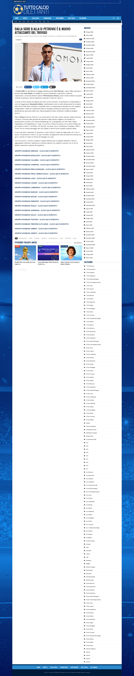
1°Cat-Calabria (90, 272)
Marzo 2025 (89, 71)
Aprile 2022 (89, 182)
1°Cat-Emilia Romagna (92, 279)
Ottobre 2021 (89, 202)
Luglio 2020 (89, 251)
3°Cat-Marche (90, 400)
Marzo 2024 (89, 107)
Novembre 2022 (90, 159)
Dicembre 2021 (90, 195)
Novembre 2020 (90, 238)
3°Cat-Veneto (90, 420)
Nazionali (89, 573)
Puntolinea (87, 672)
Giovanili (40, 246)
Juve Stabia (44, 238)
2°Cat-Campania (90, 338)
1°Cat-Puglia (89, 305)
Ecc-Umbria (89, 531)
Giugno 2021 (89, 215)
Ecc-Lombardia (90, 501)
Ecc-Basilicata (90, 475)
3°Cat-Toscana (90, 416)
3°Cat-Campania (91, 387)
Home (16, 18)
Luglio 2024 (89, 94)
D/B (20, 21)
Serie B (88, 655)
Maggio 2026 (89, 32)
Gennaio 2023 (90, 153)
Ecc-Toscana (89, 524)
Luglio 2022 (89, 173)
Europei (88, 544)
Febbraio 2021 (90, 228)
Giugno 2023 (89, 137)
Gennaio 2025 (90, 78)
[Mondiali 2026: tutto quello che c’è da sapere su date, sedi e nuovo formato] (25, 252)
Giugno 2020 (89, 254)
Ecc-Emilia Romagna (91, 488)
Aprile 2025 (89, 68)
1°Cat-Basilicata (90, 269)
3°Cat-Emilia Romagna (92, 390)
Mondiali (17, 246)
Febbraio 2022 (90, 189)
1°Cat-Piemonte (90, 302)
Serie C (88, 658)
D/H (44, 21)
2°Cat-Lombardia (91, 354)
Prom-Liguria (90, 606)
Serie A (88, 652)
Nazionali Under (90, 577)
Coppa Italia (89, 436)
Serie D (25, 18)
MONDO (88, 564)
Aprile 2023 (89, 143)
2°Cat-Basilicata (91, 331)
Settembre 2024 (90, 88)
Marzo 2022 (89, 186)
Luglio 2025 (89, 58)
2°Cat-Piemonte (90, 361)
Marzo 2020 (89, 258)
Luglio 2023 (89, 133)
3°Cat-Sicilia (89, 413)
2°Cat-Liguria (90, 351)
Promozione (47, 18)
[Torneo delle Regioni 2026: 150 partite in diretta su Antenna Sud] (48, 252)
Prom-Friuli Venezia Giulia (93, 600)
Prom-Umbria (90, 639)
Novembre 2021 (90, 199)
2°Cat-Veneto (90, 380)
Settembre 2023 (90, 127)
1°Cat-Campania (90, 276)
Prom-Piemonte (90, 619)
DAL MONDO (82, 18)
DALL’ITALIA (71, 18)
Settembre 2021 (90, 205)
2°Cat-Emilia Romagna (92, 341)
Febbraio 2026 (90, 38)
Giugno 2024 (89, 97)
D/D (28, 21)
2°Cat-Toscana (90, 374)
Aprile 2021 (89, 222)
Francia (30, 238)
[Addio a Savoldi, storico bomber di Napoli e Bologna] (71, 252)
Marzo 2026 (89, 35)
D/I (48, 21)
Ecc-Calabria (89, 479)
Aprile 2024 (89, 104)
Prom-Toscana (90, 632)
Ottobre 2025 (89, 48)
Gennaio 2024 (90, 114)
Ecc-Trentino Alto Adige (92, 528)
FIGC (87, 547)
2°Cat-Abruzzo (90, 328)
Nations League (90, 567)
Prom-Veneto (89, 642)
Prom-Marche (90, 613)
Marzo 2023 (89, 146)
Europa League (90, 541)
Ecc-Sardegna (90, 518)
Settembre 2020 (90, 245)
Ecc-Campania (90, 482)
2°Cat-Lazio (89, 348)
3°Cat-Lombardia (91, 397)
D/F (36, 21)
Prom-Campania (90, 593)
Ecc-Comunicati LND (91, 485)
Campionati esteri (91, 430)
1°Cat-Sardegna (90, 308)
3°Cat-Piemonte (90, 403)
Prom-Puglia (89, 623)
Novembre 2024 (90, 81)
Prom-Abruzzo (90, 583)
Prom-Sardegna (90, 626)
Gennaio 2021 (89, 231)
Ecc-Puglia (89, 515)
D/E (32, 21)
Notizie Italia (64, 246)
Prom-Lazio (89, 603)
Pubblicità (73, 672)
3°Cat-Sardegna (90, 410)
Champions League (91, 433)
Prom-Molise (89, 616)
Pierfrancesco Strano (53, 238)
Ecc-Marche (89, 505)
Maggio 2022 (89, 179)
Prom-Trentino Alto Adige (93, 636)
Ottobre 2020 (90, 241)
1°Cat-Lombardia (91, 292)
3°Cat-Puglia (90, 407)
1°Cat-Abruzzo (90, 266)
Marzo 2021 (89, 225)
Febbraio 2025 (90, 74)
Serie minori (60, 18)
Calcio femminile (91, 426)
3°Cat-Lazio (89, 394)
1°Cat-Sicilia (89, 312)
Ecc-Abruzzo (89, 472)
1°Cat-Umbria (90, 322)
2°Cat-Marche (90, 358)
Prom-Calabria (90, 590)
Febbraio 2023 (90, 150)
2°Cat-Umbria (90, 377)
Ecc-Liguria (89, 498)
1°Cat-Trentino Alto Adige (93, 318)
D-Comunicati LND (91, 439)
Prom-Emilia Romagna (92, 596)
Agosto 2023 (89, 130)
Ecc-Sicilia (89, 521)
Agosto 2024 (89, 91)
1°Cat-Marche (90, 295)
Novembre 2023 (90, 120)
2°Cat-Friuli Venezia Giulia (93, 344)
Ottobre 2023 (90, 123)
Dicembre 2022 (90, 156)
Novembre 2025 (90, 45)
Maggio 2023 (89, 140)
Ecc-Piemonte (90, 511)
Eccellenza (35, 18)
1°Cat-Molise (89, 299)
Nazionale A (89, 570)
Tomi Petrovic (68, 238)
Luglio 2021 (89, 212)
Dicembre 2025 (90, 42)
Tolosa (61, 238)
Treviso (74, 238)
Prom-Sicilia (89, 629)
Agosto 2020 (89, 248)
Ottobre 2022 (89, 163)
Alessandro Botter (23, 238)
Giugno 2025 (89, 61)
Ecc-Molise (89, 508)
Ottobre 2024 (90, 84)
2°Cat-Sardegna (90, 367)
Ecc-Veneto (89, 534)
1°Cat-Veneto (89, 325)
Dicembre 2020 (90, 235)
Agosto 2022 (89, 169)
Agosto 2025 (89, 55)
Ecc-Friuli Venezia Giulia (92, 492)
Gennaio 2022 (90, 192)
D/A (16, 21)
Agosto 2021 (89, 209)
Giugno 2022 (89, 176)
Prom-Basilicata (90, 587)
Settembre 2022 (90, 166)
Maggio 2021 (89, 218)
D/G (40, 21)
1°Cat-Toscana (90, 315)
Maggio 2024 (89, 101)
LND (87, 557)
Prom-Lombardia (91, 609)
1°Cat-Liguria (90, 289)
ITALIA (88, 554)
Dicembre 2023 (90, 117)
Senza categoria (91, 649)
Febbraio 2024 (90, 110)
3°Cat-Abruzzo (90, 384)
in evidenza (36, 238)
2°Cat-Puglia (89, 364)
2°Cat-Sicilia (89, 371)
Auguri (88, 423)
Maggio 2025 (89, 65)
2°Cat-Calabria (90, 335)
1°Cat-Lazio (89, 286)
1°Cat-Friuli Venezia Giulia (93, 282)
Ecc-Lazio (89, 495)
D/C (24, 21)
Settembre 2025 (90, 52)
